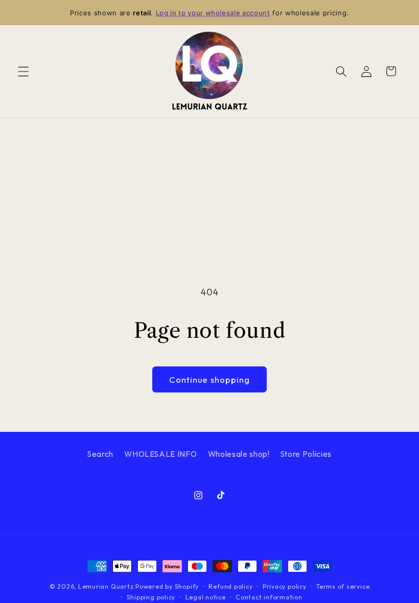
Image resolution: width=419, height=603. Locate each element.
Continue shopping (209, 379)
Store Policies (306, 454)
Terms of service (342, 586)
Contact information (269, 597)
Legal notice (205, 597)
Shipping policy (151, 597)
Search (100, 454)
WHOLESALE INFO (160, 454)
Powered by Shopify (167, 586)
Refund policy (230, 586)
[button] (23, 71)
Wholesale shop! (239, 454)
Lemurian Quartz (106, 586)
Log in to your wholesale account (213, 13)
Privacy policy (285, 586)
